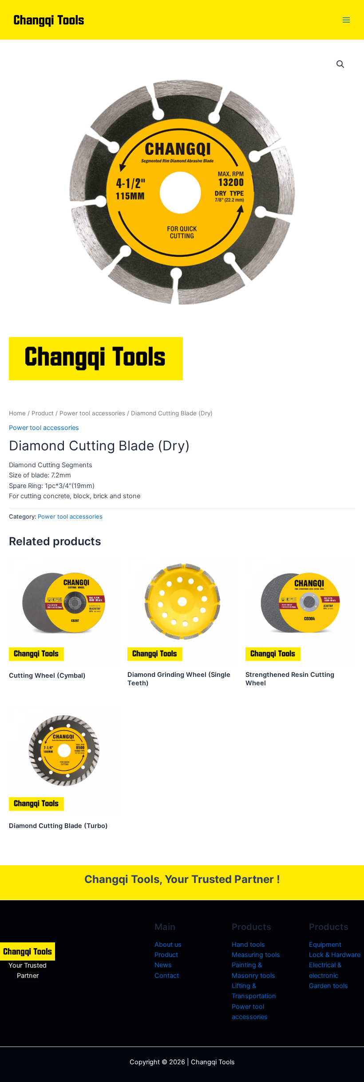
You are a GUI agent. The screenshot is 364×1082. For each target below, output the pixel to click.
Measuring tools (256, 955)
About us (168, 945)
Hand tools (248, 945)
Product (43, 413)
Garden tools (328, 986)
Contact (166, 976)
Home (17, 413)
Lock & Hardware (334, 955)
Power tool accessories (92, 413)
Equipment (325, 945)
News (163, 965)
